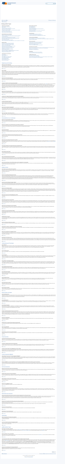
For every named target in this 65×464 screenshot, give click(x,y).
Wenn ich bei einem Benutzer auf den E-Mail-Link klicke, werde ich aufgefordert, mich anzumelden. (13, 40)
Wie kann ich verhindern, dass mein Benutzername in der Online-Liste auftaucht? (11, 35)
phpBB (26, 455)
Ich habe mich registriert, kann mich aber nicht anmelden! (8, 28)
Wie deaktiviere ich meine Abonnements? (34, 49)
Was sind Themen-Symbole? (5, 60)
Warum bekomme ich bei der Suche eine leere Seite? (35, 43)
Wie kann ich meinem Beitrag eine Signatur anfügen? (8, 44)
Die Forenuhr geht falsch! (5, 36)
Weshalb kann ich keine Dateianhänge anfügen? (7, 48)
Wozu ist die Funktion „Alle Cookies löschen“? (7, 32)
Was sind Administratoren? (32, 26)
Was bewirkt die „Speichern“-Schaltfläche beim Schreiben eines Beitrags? (10, 50)
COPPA (46, 83)
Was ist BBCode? (4, 54)
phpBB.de (54, 141)
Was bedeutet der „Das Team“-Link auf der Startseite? (35, 31)
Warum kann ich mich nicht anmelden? (6, 29)
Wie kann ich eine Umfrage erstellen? (6, 45)
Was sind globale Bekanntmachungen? (6, 57)
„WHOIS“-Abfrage (7, 440)
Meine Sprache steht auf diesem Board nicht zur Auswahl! (8, 37)
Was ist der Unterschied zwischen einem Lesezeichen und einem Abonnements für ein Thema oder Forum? (41, 47)
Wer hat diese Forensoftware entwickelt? (34, 55)
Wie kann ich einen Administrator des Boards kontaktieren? (36, 57)
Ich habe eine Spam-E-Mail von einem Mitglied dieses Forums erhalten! (37, 35)
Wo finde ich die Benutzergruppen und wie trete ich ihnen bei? (36, 28)
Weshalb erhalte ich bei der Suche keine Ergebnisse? (35, 42)
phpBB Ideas (40, 434)
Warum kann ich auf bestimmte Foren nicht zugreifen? (8, 47)
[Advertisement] (28, 12)
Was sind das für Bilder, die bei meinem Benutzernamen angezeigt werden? (10, 38)
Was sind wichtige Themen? (5, 58)
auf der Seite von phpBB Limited (26, 430)
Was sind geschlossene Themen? (6, 59)
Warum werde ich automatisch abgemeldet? (7, 31)
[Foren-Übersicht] (9, 3)
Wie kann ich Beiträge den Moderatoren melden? (7, 49)
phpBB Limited (49, 141)
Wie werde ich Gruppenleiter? (32, 29)
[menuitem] (7, 20)
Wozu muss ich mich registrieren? (6, 26)
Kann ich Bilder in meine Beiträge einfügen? (7, 56)
